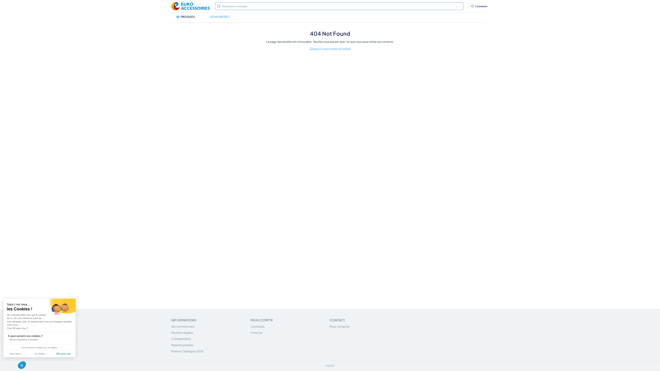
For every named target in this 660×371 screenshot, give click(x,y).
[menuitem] (185, 17)
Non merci (15, 353)
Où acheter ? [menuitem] (220, 17)
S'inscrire (256, 332)
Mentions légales (182, 332)
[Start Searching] (218, 6)
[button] (22, 365)
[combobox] (339, 6)
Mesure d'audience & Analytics (24, 340)
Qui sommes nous (182, 326)
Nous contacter (339, 326)
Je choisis (39, 353)
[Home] (190, 6)
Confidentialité (181, 339)
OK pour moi (63, 353)
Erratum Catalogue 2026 (187, 351)
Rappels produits (182, 345)
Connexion (257, 326)
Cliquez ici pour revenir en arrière (330, 48)
